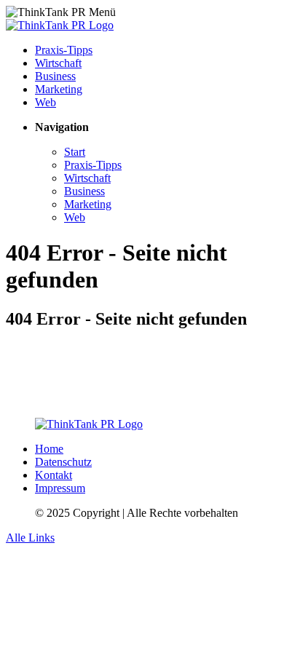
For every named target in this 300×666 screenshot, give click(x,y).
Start (74, 152)
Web (45, 102)
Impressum (60, 488)
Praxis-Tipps (63, 50)
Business (55, 76)
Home (49, 449)
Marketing (58, 89)
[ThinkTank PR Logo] (60, 25)
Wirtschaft (58, 63)
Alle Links (30, 537)
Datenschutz (63, 462)
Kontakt (53, 475)
